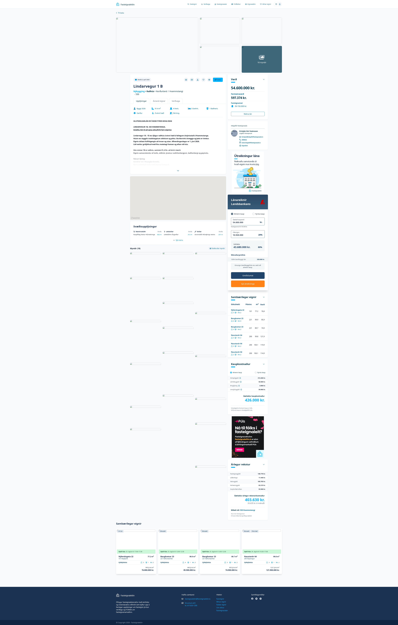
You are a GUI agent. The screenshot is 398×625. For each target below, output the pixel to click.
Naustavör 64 (236, 335)
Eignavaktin (252, 4)
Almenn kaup (239, 214)
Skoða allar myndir (218, 248)
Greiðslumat (247, 275)
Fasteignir (193, 4)
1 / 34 (279, 552)
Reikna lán (248, 114)
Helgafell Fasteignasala (239, 126)
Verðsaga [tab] (176, 101)
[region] (178, 198)
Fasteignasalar (222, 4)
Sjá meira (179, 240)
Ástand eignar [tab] (159, 101)
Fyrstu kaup (260, 214)
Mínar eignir (266, 4)
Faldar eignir (221, 605)
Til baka (121, 13)
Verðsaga (207, 4)
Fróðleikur (237, 4)
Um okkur (220, 607)
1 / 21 (195, 552)
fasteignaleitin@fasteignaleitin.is (197, 599)
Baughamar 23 (237, 318)
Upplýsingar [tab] (141, 101)
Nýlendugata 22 (237, 310)
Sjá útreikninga (247, 284)
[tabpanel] (178, 138)
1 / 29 (153, 552)
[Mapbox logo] (135, 218)
